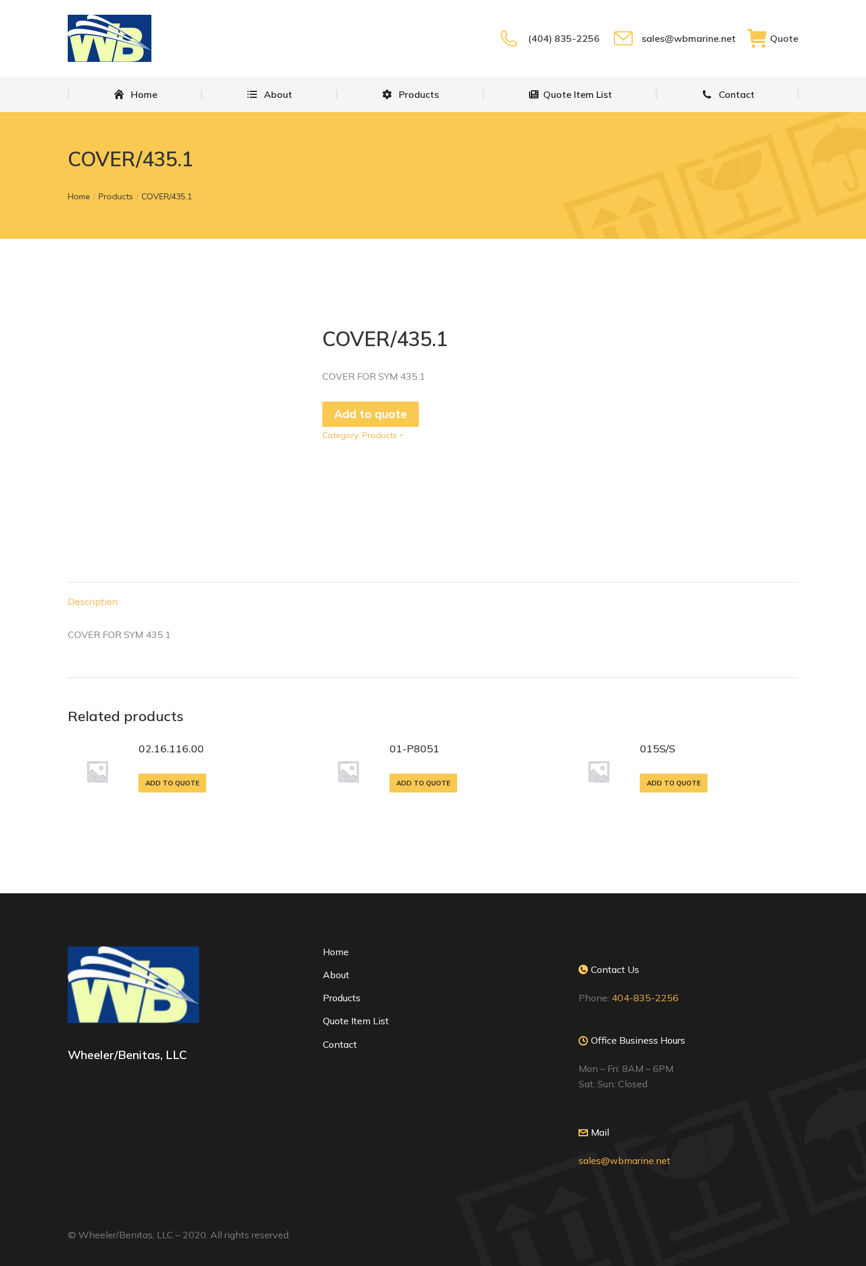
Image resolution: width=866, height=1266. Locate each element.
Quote (784, 38)
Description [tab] (93, 601)
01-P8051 (414, 748)
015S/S (657, 748)
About (336, 975)
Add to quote (370, 414)
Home (336, 952)
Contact (340, 1044)
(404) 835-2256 (563, 38)
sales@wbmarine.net (689, 38)
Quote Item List (356, 1021)
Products (379, 435)
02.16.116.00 (171, 748)
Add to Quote (172, 783)
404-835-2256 (645, 998)
